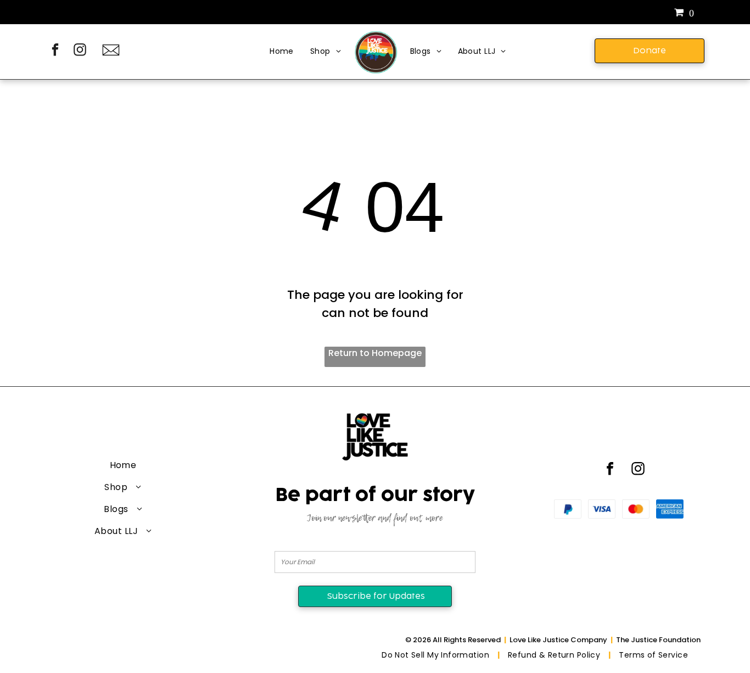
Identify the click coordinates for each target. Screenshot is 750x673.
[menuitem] (281, 52)
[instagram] (79, 51)
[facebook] (55, 51)
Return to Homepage (375, 353)
